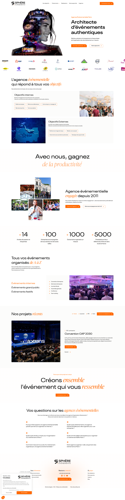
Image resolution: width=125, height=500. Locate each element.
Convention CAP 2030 (78, 334)
